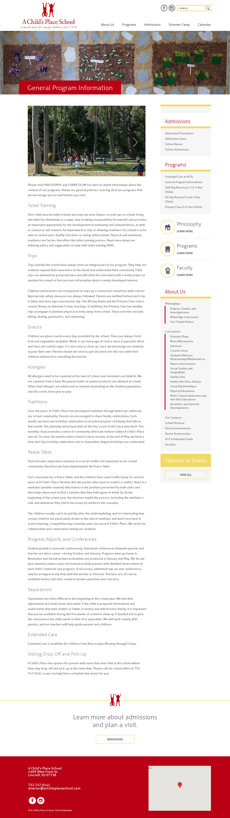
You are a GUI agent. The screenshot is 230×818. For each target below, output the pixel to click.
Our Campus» (173, 417)
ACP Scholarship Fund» (179, 439)
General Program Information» (183, 182)
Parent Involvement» (178, 428)
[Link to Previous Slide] (36, 142)
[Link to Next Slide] (137, 142)
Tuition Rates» (174, 144)
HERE (110, 245)
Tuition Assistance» (177, 149)
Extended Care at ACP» (179, 176)
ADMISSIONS (115, 739)
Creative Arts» (179, 350)
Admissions (152, 25)
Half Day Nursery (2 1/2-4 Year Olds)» (184, 189)
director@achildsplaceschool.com (54, 788)
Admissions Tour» (176, 138)
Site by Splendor (63, 810)
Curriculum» (172, 331)
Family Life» (177, 376)
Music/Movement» (181, 341)
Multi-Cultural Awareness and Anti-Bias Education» (188, 397)
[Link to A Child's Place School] (48, 16)
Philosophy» (172, 303)
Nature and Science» (182, 363)
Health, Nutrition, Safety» (185, 381)
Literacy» (176, 346)
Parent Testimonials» (178, 433)
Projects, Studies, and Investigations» (183, 310)
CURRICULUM (77, 185)
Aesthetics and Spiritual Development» (184, 405)
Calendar (204, 25)
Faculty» (170, 444)
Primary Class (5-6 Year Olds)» (183, 207)
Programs (129, 25)
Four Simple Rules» (182, 321)
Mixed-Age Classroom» (184, 317)
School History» (175, 423)
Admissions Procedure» (179, 133)
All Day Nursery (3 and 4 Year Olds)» (182, 199)
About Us (107, 25)
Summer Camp (179, 25)
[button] (180, 785)
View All (186, 474)
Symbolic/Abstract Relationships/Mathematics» (187, 357)
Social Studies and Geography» (181, 370)
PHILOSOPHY (53, 185)
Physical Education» (182, 391)
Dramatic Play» (179, 336)
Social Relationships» (183, 386)
